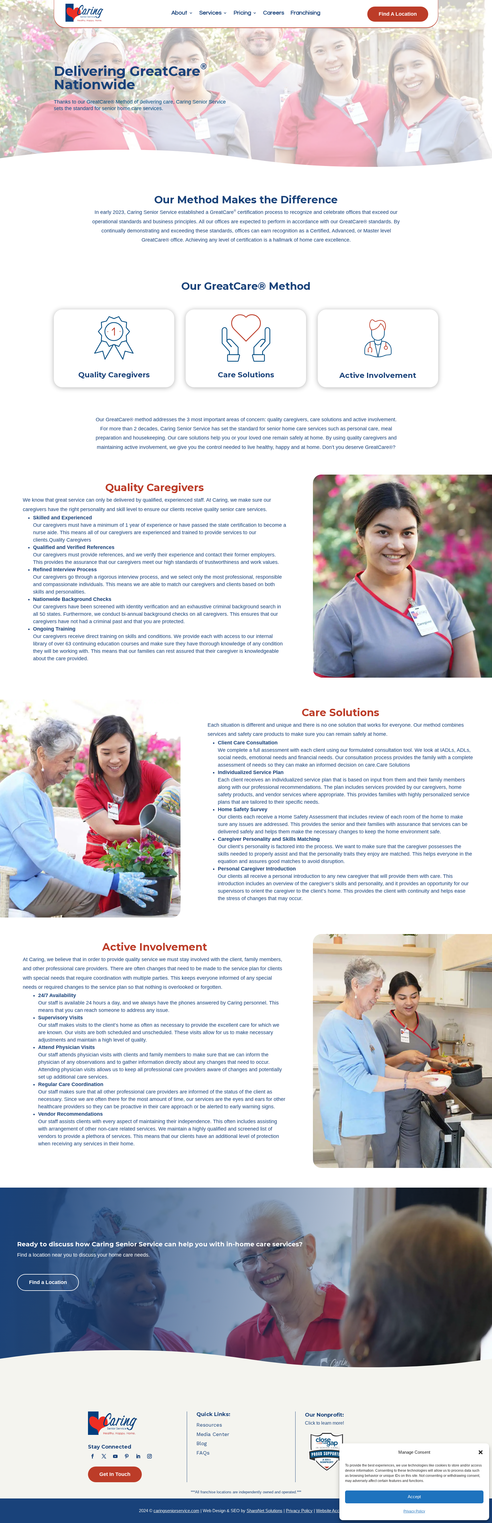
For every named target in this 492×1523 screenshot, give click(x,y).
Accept (414, 1496)
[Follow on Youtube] (115, 1456)
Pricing (242, 13)
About (179, 13)
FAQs (203, 1453)
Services (210, 13)
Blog (201, 1443)
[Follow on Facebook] (92, 1456)
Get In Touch (114, 1474)
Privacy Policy (414, 1511)
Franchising (305, 13)
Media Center (212, 1434)
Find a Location (48, 1282)
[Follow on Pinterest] (126, 1456)
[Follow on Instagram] (149, 1456)
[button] (480, 1452)
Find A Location (398, 14)
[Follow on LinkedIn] (138, 1456)
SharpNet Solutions (264, 1510)
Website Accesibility (334, 1510)
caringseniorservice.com (176, 1510)
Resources (209, 1425)
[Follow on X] (103, 1456)
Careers (273, 13)
